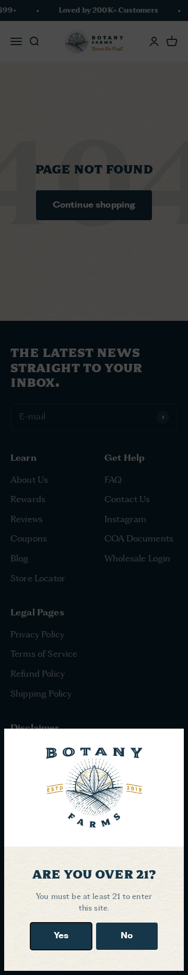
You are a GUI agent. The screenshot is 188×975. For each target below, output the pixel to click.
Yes (61, 935)
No (127, 935)
